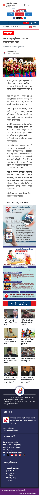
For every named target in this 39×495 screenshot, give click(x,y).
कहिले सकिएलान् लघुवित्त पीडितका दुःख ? (28, 359)
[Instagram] (17, 18)
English (26, 23)
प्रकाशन (28, 14)
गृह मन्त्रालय (10, 470)
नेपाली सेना (9, 475)
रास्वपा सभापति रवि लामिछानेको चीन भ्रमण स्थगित (10, 360)
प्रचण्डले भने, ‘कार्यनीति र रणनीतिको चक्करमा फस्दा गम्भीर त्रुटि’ (11, 380)
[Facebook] (14, 18)
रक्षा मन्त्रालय (10, 473)
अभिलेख (11, 14)
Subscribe (20, 14)
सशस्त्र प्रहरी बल (11, 477)
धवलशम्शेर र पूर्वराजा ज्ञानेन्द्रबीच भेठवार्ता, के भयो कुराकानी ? (27, 380)
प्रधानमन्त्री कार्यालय (12, 468)
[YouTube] (22, 18)
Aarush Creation (32, 493)
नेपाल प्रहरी (9, 480)
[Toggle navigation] (5, 23)
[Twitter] (19, 18)
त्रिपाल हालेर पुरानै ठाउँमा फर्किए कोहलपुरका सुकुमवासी (28, 341)
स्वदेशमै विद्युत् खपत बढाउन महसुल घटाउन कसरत (10, 341)
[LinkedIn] (25, 18)
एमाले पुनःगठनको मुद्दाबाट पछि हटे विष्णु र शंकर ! (10, 322)
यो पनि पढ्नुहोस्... (19, 303)
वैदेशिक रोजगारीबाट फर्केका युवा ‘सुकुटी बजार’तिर (27, 322)
